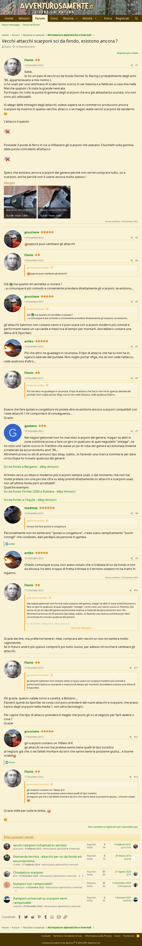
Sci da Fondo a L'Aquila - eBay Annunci (30, 500)
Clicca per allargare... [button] (81, 628)
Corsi (54, 18)
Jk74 (15, 875)
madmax (31, 508)
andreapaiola (124, 886)
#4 (136, 301)
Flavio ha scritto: (36, 309)
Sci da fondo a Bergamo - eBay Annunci (31, 467)
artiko (28, 341)
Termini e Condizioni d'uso (67, 935)
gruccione (31, 232)
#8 (136, 513)
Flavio (7, 46)
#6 (136, 378)
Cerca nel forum (31, 24)
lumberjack (19, 887)
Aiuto (117, 935)
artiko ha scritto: (36, 385)
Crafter (17, 864)
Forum (40, 18)
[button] (70, 18)
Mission (24, 18)
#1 (136, 65)
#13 (136, 776)
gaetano (30, 426)
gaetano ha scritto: (37, 597)
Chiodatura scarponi (28, 872)
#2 (136, 237)
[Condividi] (131, 65)
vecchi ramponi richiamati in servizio (40, 845)
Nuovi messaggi (11, 24)
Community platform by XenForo (71, 942)
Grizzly (127, 858)
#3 (136, 260)
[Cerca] (136, 18)
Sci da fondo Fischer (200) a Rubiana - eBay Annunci (39, 491)
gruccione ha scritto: (38, 267)
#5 (136, 346)
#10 (136, 590)
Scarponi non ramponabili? (32, 884)
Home (9, 18)
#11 (136, 667)
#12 (136, 736)
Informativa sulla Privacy (98, 935)
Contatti (46, 935)
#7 (136, 431)
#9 (136, 558)
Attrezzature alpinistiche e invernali (61, 848)
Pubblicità (128, 935)
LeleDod (17, 906)
